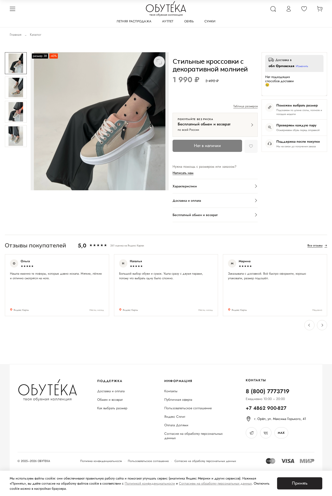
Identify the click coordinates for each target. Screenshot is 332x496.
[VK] (265, 432)
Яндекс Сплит (174, 416)
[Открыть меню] (12, 9)
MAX (281, 433)
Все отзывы (317, 245)
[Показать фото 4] (16, 136)
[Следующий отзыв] (322, 325)
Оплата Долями (176, 425)
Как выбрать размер (112, 408)
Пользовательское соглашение (188, 408)
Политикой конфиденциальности (150, 483)
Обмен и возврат (110, 399)
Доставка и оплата (111, 391)
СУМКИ (209, 21)
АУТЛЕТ (168, 21)
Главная (15, 34)
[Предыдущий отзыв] (309, 325)
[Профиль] (288, 9)
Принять (299, 483)
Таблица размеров (245, 106)
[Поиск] (273, 9)
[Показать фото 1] (16, 63)
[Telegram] (251, 432)
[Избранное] (304, 9)
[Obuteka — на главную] (166, 8)
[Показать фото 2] (16, 87)
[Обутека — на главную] (47, 390)
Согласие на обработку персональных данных (193, 436)
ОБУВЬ (189, 21)
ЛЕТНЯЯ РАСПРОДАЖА (134, 21)
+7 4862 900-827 (266, 408)
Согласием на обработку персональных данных (215, 483)
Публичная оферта (178, 399)
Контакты (170, 391)
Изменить (302, 66)
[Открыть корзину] (320, 9)
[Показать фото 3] (16, 112)
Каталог (35, 34)
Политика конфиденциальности (101, 461)
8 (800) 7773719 (267, 391)
